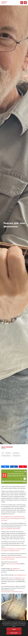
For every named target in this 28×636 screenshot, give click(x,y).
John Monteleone (5, 455)
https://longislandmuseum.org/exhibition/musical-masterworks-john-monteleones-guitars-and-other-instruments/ (13, 518)
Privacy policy (14, 633)
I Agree (14, 629)
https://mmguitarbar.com (20, 575)
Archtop (8, 453)
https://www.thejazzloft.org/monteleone (10, 528)
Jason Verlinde (7, 447)
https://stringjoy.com (15, 568)
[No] (19, 628)
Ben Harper (16, 453)
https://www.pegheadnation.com (17, 578)
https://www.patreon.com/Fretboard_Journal (12, 591)
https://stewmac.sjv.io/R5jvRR (13, 563)
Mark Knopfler (16, 455)
